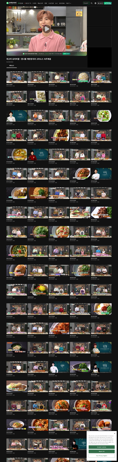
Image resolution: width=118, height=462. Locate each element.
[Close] (114, 433)
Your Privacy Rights (101, 455)
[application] (46, 29)
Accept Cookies (101, 447)
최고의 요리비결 (12, 58)
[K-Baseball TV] (86, 3)
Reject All (102, 451)
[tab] (12, 65)
